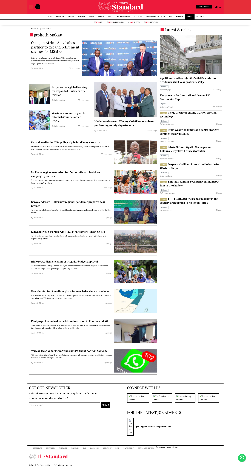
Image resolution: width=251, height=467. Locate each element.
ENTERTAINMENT (123, 17)
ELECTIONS (138, 17)
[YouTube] (210, 398)
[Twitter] (163, 398)
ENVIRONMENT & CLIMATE (155, 17)
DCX (84, 448)
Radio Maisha (116, 22)
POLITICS (71, 17)
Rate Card (63, 448)
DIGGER (199, 17)
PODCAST (179, 17)
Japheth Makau (45, 29)
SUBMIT (105, 405)
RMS (117, 448)
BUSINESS (81, 17)
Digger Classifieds (147, 427)
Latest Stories (177, 29)
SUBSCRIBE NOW (204, 7)
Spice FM (135, 22)
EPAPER (190, 17)
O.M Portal (94, 448)
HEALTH (101, 17)
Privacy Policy (128, 448)
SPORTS (110, 17)
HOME (50, 17)
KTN (170, 17)
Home (33, 29)
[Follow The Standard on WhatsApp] (242, 458)
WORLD (91, 17)
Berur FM (152, 22)
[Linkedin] (186, 398)
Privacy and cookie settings (167, 447)
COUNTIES (60, 17)
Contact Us (50, 448)
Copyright (107, 448)
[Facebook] (139, 398)
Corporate (37, 448)
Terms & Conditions (146, 448)
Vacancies (75, 448)
